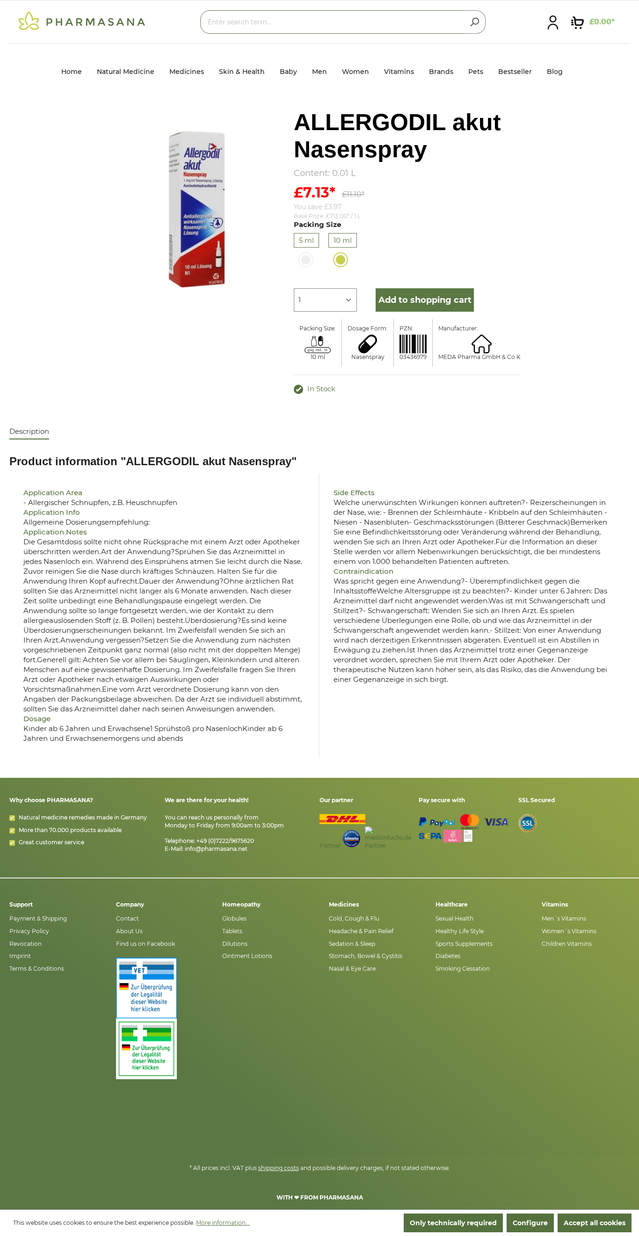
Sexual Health (454, 918)
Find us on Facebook (145, 943)
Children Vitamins (567, 943)
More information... (223, 1222)
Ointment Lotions (247, 955)
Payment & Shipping (38, 918)
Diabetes (448, 955)
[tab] (29, 431)
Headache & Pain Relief (361, 931)
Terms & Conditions (36, 968)
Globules (234, 918)
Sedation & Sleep (352, 943)
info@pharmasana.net (216, 848)
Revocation (25, 943)
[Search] (475, 22)
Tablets (232, 931)
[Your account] (553, 22)
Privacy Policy (29, 931)
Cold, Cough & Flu (354, 918)
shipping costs (278, 1167)
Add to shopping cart (425, 300)
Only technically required (453, 1223)
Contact (127, 918)
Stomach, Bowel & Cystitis (365, 955)
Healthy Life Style (460, 931)
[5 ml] (305, 259)
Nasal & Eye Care (352, 968)
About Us (129, 931)
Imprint (20, 955)
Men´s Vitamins (564, 918)
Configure (530, 1223)
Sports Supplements (464, 943)
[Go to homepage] (82, 20)
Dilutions (234, 943)
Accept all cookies (594, 1223)
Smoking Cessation (463, 968)
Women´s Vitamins (569, 931)
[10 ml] (340, 259)
